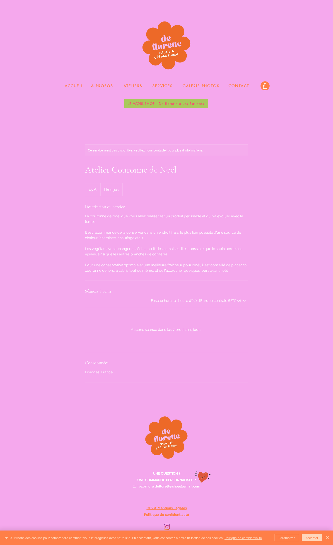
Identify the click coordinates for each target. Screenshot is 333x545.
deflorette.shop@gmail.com (177, 486)
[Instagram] (167, 527)
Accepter (312, 537)
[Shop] (265, 85)
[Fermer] (327, 537)
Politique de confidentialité (243, 537)
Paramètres (286, 537)
